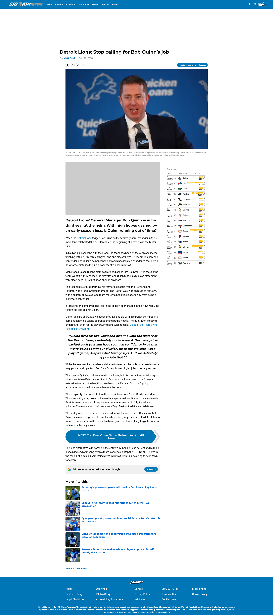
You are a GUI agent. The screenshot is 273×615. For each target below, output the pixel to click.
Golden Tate (137, 324)
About (69, 588)
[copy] (83, 65)
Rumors (58, 4)
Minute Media (50, 607)
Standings (83, 4)
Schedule (70, 4)
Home (68, 568)
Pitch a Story (103, 594)
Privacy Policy (142, 594)
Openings (101, 588)
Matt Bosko (70, 58)
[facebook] (249, 4)
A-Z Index (139, 599)
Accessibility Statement (109, 599)
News (49, 4)
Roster (95, 4)
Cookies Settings (171, 599)
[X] (255, 4)
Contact (138, 588)
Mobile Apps (199, 588)
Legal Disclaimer (75, 599)
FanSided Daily (74, 594)
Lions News (81, 568)
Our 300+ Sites (170, 588)
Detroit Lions (84, 238)
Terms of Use (169, 594)
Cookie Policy (199, 594)
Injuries (105, 4)
